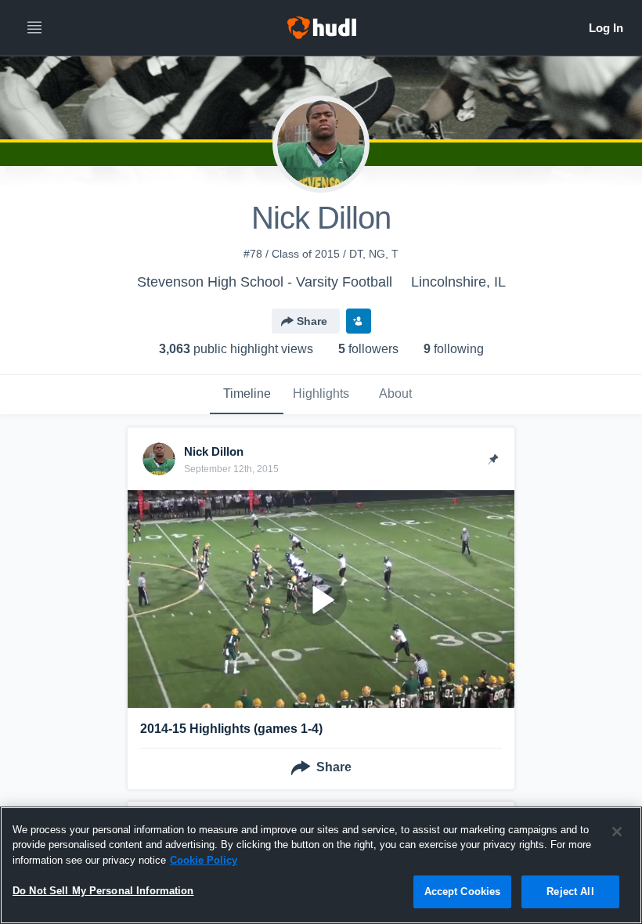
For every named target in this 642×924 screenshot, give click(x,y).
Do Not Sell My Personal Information (103, 891)
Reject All (569, 891)
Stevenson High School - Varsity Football (264, 282)
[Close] (617, 831)
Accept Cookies (462, 891)
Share (312, 321)
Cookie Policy (203, 860)
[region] (321, 865)
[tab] (246, 394)
